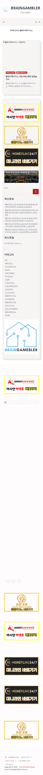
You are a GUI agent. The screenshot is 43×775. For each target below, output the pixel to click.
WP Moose (24, 769)
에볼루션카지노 (10, 296)
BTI (6, 260)
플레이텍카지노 (22, 73)
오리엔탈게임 (10, 299)
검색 (6, 188)
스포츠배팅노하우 (11, 286)
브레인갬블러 (10, 273)
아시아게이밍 (10, 292)
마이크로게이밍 (10, 266)
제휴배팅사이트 (10, 302)
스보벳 (7, 279)
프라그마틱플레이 (11, 309)
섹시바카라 (9, 276)
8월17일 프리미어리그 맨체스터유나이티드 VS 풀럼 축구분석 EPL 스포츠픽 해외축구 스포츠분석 (21, 212)
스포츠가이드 (10, 283)
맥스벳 (7, 270)
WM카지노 (9, 263)
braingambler (25, 7)
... (32, 86)
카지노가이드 (10, 73)
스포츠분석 (9, 289)
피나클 (7, 315)
